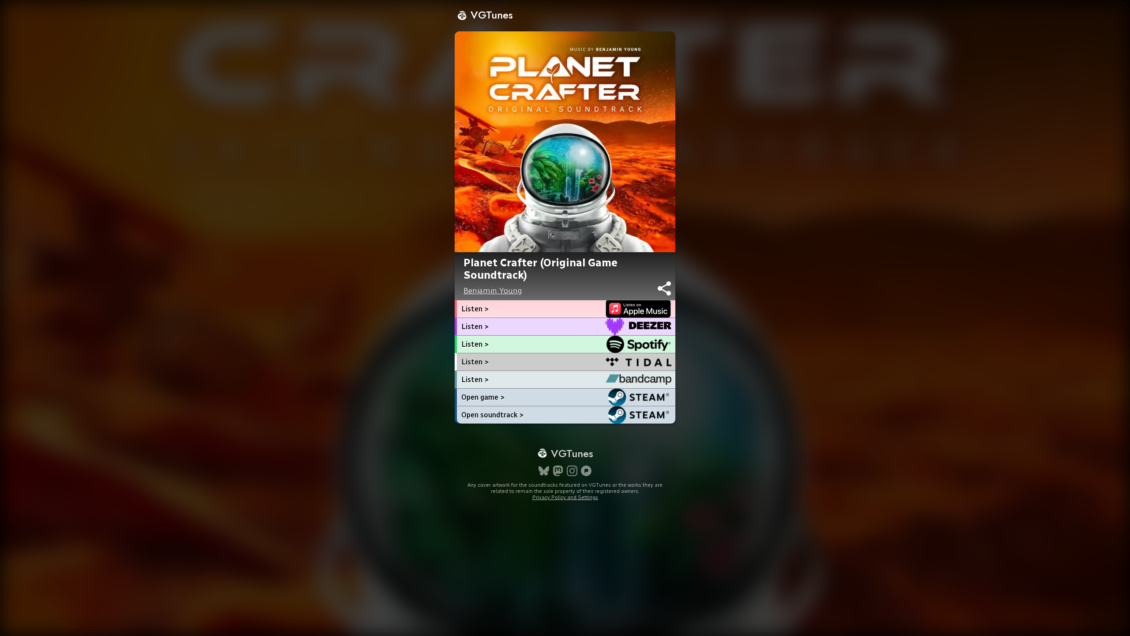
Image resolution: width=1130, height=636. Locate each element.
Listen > (475, 309)
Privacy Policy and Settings (565, 497)
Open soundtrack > (492, 415)
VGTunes (490, 15)
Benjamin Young (492, 290)
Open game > (483, 397)
